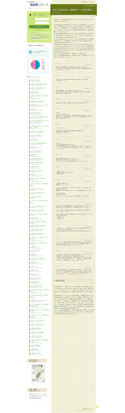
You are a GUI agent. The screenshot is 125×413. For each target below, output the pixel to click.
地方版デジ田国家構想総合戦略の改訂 (39, 143)
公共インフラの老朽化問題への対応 (38, 88)
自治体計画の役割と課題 (36, 197)
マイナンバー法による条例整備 (38, 321)
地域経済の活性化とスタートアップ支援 (39, 105)
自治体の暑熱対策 (37, 92)
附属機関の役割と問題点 (37, 329)
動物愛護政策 (37, 155)
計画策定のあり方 (37, 167)
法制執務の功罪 (37, 263)
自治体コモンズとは (88, 1)
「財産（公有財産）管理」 (37, 336)
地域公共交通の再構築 (37, 113)
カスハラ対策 (37, 109)
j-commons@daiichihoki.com (36, 38)
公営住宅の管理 (37, 218)
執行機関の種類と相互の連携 (37, 230)
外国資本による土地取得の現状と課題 (39, 84)
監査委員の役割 (37, 271)
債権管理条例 (37, 247)
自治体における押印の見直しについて (39, 207)
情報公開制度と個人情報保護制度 (38, 259)
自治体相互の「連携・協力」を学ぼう (39, 301)
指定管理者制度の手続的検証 (37, 234)
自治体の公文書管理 (37, 81)
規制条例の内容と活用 (37, 278)
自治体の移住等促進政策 (37, 151)
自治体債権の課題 (37, 282)
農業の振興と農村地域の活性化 (37, 101)
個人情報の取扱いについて (88, 408)
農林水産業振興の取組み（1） (37, 163)
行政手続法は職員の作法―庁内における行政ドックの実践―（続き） (40, 122)
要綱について (37, 175)
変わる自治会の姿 (37, 147)
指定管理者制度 (37, 350)
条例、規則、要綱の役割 (37, 136)
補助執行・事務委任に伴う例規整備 (38, 222)
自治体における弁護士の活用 (37, 210)
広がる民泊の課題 (35, 251)
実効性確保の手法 (37, 274)
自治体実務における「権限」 (37, 171)
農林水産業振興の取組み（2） (37, 159)
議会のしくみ (37, 267)
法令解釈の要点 (37, 140)
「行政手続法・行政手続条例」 (37, 333)
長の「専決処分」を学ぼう (37, 286)
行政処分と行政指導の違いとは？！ (38, 325)
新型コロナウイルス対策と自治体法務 (39, 214)
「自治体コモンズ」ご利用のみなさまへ (35, 45)
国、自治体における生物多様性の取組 (39, 117)
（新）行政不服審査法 (37, 346)
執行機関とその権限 (37, 353)
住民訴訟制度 (37, 255)
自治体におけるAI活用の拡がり (37, 132)
